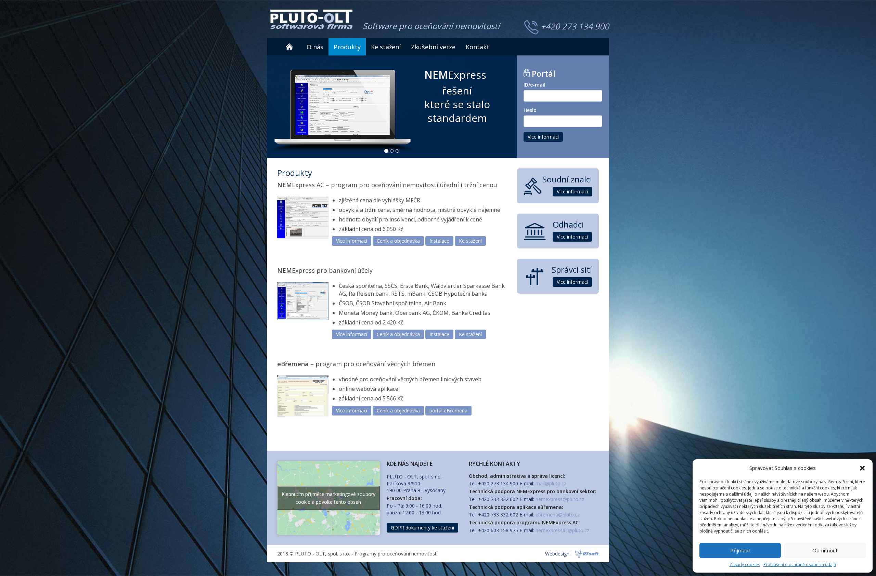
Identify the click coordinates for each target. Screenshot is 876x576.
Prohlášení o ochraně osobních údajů (799, 564)
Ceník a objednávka (398, 241)
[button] (862, 468)
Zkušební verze (433, 47)
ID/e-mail (534, 84)
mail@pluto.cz (551, 483)
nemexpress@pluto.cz (560, 499)
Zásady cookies (745, 564)
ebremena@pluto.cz (558, 514)
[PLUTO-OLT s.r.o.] (311, 19)
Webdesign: (557, 553)
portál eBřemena (448, 410)
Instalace (439, 241)
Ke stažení (386, 47)
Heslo (530, 110)
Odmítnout (825, 550)
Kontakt (477, 47)
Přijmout (740, 550)
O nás (315, 47)
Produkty (347, 47)
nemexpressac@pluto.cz (562, 530)
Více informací (543, 136)
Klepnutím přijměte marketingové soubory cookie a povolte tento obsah (328, 498)
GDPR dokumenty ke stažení (422, 527)
